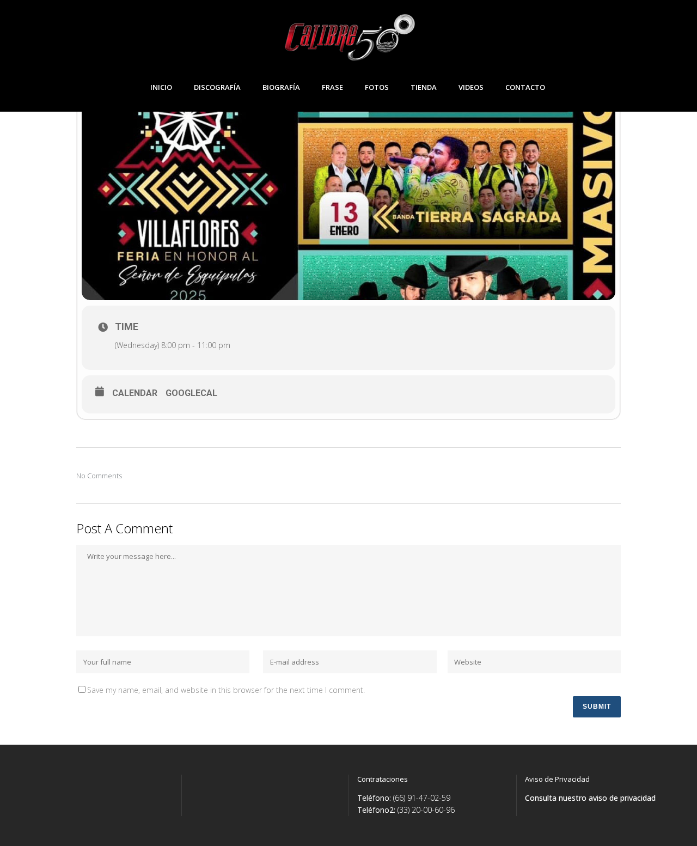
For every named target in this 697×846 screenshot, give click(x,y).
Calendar (134, 393)
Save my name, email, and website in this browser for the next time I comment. (226, 690)
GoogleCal (191, 393)
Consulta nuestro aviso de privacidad (590, 798)
